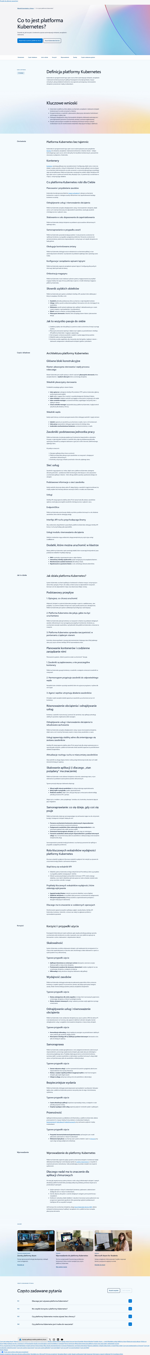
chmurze (92, 1139)
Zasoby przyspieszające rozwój (42, 1343)
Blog (45, 1345)
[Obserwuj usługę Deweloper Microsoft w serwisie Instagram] (54, 1339)
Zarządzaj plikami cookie (64, 1354)
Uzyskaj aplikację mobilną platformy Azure (34, 1339)
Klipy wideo (119, 1345)
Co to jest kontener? (74, 1348)
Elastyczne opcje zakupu (133, 1341)
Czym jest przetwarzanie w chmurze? (133, 1345)
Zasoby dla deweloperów (54, 1345)
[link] (21, 58)
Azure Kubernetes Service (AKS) (83, 1207)
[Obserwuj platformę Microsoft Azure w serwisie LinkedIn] (58, 1339)
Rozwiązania (29, 1343)
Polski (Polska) (4, 1350)
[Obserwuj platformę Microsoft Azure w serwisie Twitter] (50, 1339)
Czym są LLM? (64, 1348)
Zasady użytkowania (77, 1354)
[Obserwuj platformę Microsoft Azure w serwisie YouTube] (62, 1339)
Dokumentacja (39, 1345)
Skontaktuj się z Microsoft (38, 1354)
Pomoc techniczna (69, 1343)
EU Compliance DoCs (117, 1354)
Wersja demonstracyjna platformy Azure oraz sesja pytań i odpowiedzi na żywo (97, 1343)
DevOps (49, 151)
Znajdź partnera (30, 1345)
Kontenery (49, 166)
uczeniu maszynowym (82, 1162)
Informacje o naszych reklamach (102, 1354)
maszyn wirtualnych (74, 193)
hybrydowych (60, 1122)
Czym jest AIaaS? (55, 1348)
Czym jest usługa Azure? (7, 1341)
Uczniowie (64, 1345)
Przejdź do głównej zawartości (9, 1)
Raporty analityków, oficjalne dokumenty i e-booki (102, 1345)
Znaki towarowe (87, 1354)
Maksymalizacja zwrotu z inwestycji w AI (15, 1343)
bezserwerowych (51, 1122)
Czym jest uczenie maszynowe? (25, 1348)
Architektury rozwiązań (57, 1343)
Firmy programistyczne (6, 1345)
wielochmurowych (70, 1122)
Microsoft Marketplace (19, 1345)
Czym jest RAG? (84, 1348)
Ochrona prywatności (51, 1354)
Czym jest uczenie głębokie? (42, 1348)
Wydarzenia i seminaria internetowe (77, 1345)
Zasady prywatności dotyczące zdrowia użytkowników (15, 1354)
